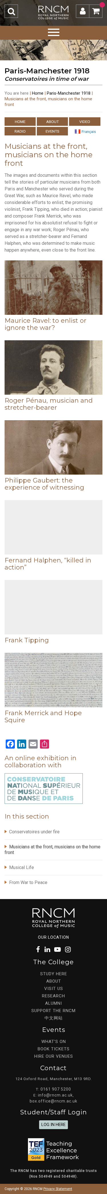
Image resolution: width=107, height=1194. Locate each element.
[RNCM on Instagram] (67, 949)
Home (37, 93)
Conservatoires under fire (34, 831)
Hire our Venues (53, 1056)
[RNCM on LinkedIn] (47, 949)
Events (52, 131)
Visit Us (53, 988)
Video (84, 121)
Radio (20, 131)
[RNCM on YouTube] (57, 949)
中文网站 (54, 1018)
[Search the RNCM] (11, 11)
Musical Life (21, 867)
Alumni (53, 1003)
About (52, 121)
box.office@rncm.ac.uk (53, 1101)
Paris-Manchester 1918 (68, 93)
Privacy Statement (57, 1189)
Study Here (53, 973)
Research (53, 995)
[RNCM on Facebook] (38, 949)
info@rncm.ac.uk (55, 1095)
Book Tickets (54, 1048)
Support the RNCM (53, 1010)
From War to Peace (28, 882)
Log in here (53, 1124)
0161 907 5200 (56, 1089)
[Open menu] (53, 31)
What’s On (53, 1041)
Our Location (53, 937)
